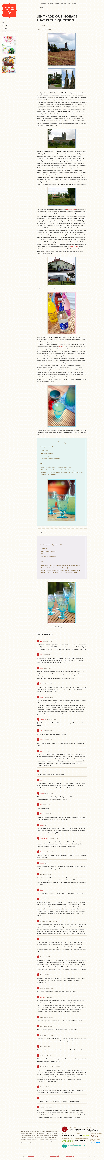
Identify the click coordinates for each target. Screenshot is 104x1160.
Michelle (42, 697)
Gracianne (42, 852)
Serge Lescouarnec (44, 838)
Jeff (41, 804)
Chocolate (50, 4)
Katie (41, 641)
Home (3, 22)
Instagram (4, 29)
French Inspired (47, 30)
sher (41, 654)
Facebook (4, 32)
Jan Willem (42, 997)
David (41, 890)
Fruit (39, 30)
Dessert (57, 4)
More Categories (41, 7)
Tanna (41, 684)
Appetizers (43, 4)
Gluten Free (63, 4)
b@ (41, 751)
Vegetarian (74, 4)
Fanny (41, 813)
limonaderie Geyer (71, 209)
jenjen (41, 739)
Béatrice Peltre (31, 1156)
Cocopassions (43, 719)
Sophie (41, 825)
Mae (41, 780)
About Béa (4, 26)
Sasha (41, 668)
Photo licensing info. (54, 1156)
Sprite (60, 346)
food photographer (70, 1156)
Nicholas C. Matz (73, 246)
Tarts (69, 4)
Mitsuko (42, 793)
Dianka (42, 863)
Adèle (41, 730)
